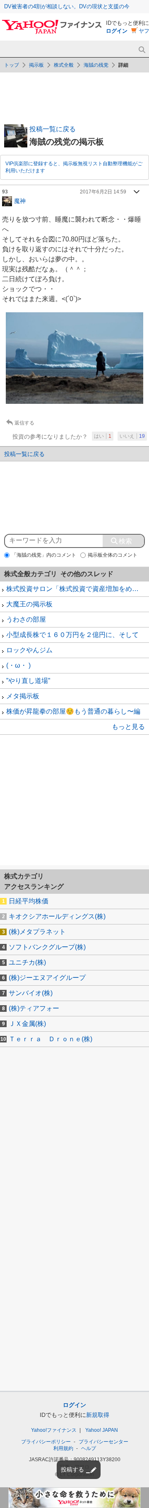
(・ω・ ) (18, 665)
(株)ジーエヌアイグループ (47, 977)
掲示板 (36, 65)
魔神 (20, 200)
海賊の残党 (96, 65)
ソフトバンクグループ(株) (47, 947)
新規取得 (97, 1414)
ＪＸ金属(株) (27, 1023)
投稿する (72, 1469)
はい (102, 436)
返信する (24, 423)
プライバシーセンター (103, 1442)
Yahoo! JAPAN (101, 1430)
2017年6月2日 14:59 (103, 192)
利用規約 (63, 1448)
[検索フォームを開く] (142, 50)
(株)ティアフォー (34, 1008)
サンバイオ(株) (31, 992)
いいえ (132, 436)
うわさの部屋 (26, 619)
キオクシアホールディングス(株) (57, 916)
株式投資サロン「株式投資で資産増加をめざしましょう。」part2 (77, 588)
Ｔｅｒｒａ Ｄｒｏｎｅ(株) (50, 1038)
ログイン (116, 31)
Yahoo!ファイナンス (54, 1430)
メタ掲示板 (22, 696)
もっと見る (128, 726)
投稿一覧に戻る (52, 129)
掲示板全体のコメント (112, 555)
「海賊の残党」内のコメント (44, 555)
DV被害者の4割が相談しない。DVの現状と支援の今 (67, 6)
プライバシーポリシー (46, 1442)
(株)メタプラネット (37, 931)
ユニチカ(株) (27, 962)
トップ (11, 65)
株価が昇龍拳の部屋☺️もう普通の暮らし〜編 (73, 711)
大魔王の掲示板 (29, 604)
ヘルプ (88, 1448)
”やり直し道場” (28, 680)
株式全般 (64, 65)
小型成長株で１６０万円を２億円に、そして (72, 634)
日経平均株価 (28, 901)
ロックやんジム (29, 650)
